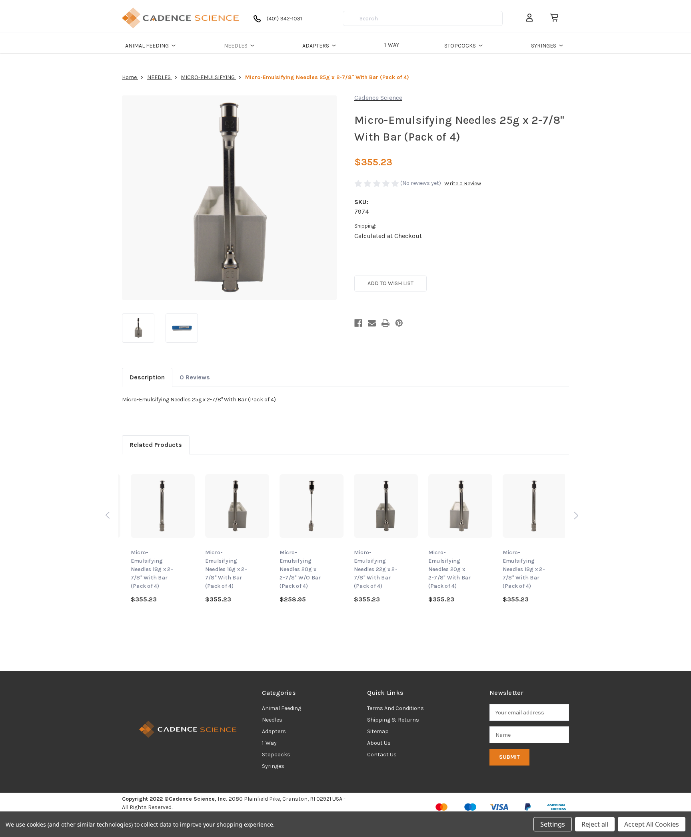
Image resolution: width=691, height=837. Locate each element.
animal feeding (281, 708)
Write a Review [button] (462, 183)
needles (272, 719)
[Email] (372, 323)
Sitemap (378, 731)
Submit (509, 757)
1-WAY (391, 45)
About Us (379, 743)
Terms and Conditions (395, 708)
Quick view (162, 509)
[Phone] (279, 21)
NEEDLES (236, 45)
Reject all (594, 824)
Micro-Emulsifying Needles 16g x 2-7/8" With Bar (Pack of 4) (226, 569)
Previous (107, 515)
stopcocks (276, 754)
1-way (269, 743)
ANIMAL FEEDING (147, 45)
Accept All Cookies (651, 824)
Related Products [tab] (156, 444)
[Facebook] (358, 323)
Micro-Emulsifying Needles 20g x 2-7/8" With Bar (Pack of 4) (449, 569)
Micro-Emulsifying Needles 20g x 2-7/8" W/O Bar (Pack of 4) (300, 569)
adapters (274, 731)
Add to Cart (237, 517)
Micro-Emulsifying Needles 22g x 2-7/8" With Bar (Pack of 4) (375, 569)
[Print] (385, 323)
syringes (273, 766)
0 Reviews (195, 377)
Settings (552, 824)
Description (147, 377)
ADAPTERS (315, 45)
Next (576, 515)
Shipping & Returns (393, 719)
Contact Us (382, 754)
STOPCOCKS (460, 45)
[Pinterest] (399, 323)
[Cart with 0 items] (551, 18)
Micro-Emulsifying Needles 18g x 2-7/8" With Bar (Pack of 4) (152, 569)
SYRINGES (543, 45)
